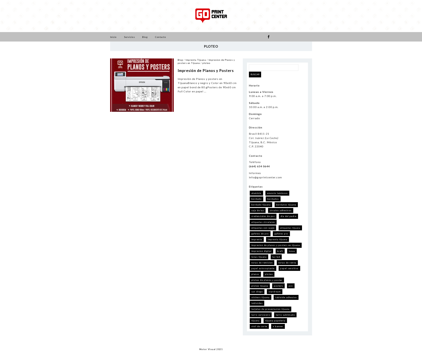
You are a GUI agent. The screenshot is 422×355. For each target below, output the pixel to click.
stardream (275, 291)
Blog (145, 37)
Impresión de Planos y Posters (206, 70)
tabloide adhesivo (286, 297)
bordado (256, 199)
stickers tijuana (260, 297)
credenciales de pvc (263, 216)
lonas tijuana (259, 257)
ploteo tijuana (259, 286)
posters (278, 286)
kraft (280, 251)
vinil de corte (259, 326)
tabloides (257, 303)
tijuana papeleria (275, 320)
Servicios (129, 37)
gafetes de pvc (260, 233)
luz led (276, 257)
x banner (278, 326)
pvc (291, 286)
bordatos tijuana (286, 204)
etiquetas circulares (263, 222)
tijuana (255, 320)
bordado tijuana (261, 204)
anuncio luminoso (277, 193)
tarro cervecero (260, 315)
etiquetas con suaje (263, 228)
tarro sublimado (285, 315)
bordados (273, 199)
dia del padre (289, 216)
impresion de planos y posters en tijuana (275, 245)
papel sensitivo (289, 268)
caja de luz (257, 210)
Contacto (160, 37)
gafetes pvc (281, 233)
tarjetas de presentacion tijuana (270, 309)
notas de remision (262, 262)
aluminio (256, 193)
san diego (257, 291)
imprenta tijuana (277, 239)
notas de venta (287, 262)
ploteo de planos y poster (267, 280)
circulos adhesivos (281, 210)
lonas (292, 251)
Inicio (113, 37)
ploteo (206, 63)
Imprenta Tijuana (195, 60)
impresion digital (261, 251)
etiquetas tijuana (290, 228)
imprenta (256, 239)
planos (255, 274)
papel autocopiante (263, 268)
